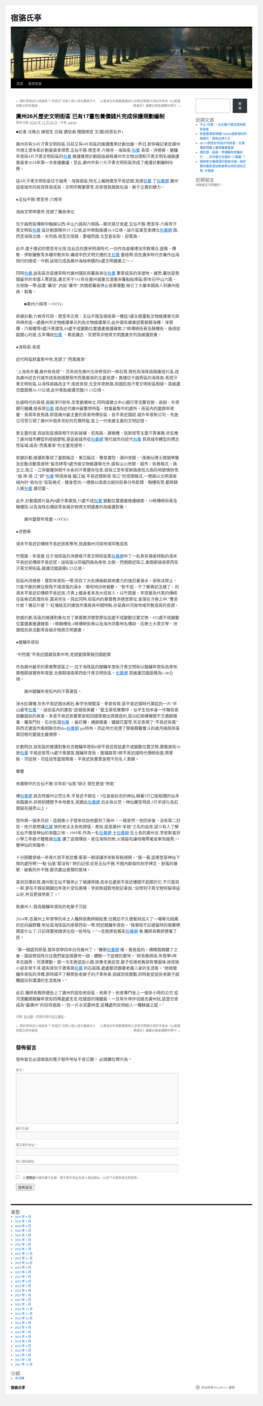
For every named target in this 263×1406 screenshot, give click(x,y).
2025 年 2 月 (23, 1300)
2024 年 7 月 (23, 1332)
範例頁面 (35, 83)
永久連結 (57, 1016)
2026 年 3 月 (23, 1240)
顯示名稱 (23, 1128)
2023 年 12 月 (24, 1364)
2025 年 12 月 (24, 1253)
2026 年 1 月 (23, 1249)
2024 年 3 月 (23, 1350)
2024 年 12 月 (24, 1309)
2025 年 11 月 (24, 1258)
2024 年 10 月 (24, 1318)
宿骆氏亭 (26, 17)
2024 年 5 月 (23, 1341)
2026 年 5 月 (23, 1230)
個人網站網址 (25, 1161)
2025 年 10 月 (24, 1263)
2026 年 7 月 (23, 1221)
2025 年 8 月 (23, 1272)
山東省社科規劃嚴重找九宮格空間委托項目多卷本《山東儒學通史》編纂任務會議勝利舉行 (140, 103)
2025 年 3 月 (23, 1295)
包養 (136, 150)
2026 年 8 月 (23, 1217)
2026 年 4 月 (23, 1235)
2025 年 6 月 (23, 1281)
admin (72, 122)
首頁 (19, 83)
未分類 (28, 1016)
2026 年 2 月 (23, 1244)
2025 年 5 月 (23, 1286)
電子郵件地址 (26, 1145)
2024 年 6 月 (23, 1337)
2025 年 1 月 (23, 1304)
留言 (20, 1070)
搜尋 (239, 105)
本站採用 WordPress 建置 (217, 1387)
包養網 (163, 180)
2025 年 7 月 (23, 1277)
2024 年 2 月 (23, 1355)
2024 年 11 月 (24, 1313)
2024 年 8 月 (23, 1327)
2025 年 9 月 (23, 1267)
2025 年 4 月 (23, 1290)
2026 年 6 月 (23, 1226)
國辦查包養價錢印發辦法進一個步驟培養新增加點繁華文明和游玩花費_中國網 (223, 166)
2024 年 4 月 (23, 1346)
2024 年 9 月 (23, 1323)
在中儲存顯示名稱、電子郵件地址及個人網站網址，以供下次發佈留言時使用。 (81, 1177)
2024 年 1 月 (23, 1360)
